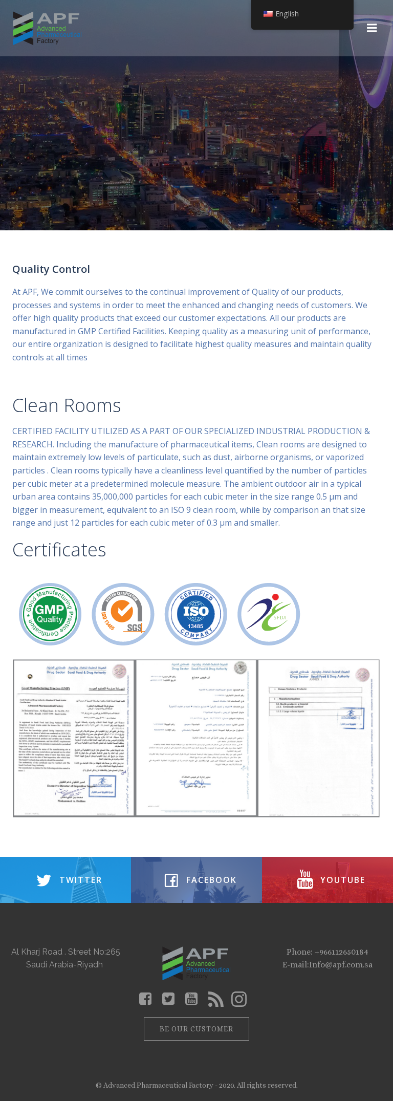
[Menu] (372, 28)
